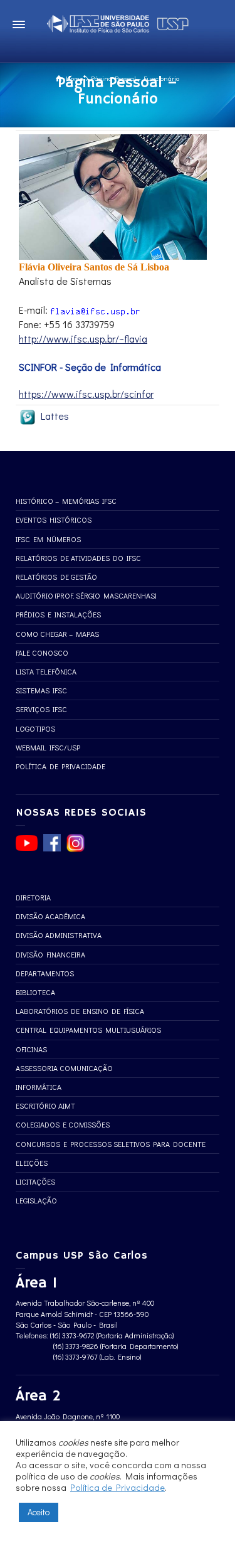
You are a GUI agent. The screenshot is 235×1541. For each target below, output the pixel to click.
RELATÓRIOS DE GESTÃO (56, 577)
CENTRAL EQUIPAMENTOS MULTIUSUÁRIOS (88, 1030)
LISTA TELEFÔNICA (46, 671)
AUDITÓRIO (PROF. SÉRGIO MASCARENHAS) (86, 595)
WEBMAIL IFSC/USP (48, 747)
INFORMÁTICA (38, 1087)
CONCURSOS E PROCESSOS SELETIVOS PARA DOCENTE (111, 1144)
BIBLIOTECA (35, 992)
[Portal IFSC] (118, 21)
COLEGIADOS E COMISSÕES (63, 1124)
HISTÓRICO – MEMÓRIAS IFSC (66, 501)
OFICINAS (31, 1049)
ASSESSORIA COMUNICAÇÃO (64, 1068)
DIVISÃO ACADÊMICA (50, 916)
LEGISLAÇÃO (36, 1200)
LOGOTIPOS (35, 728)
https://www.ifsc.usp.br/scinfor (86, 393)
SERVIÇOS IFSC (41, 709)
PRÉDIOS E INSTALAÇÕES (58, 614)
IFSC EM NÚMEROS (48, 539)
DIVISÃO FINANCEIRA (50, 954)
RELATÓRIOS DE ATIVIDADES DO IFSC (78, 558)
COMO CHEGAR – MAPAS (57, 634)
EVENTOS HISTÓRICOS (53, 520)
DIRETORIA (33, 897)
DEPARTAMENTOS (45, 973)
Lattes (52, 415)
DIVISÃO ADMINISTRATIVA (59, 935)
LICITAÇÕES (35, 1181)
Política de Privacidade (117, 1487)
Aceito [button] (39, 1512)
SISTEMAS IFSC (41, 690)
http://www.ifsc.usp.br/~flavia (83, 338)
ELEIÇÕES (32, 1163)
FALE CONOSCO (42, 653)
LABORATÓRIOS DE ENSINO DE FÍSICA (80, 1011)
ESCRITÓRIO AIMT (45, 1106)
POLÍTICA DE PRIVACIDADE (60, 766)
